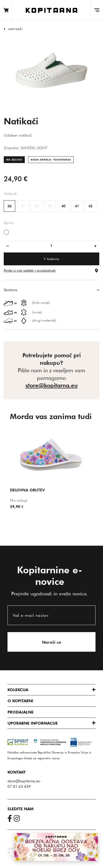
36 (10, 206)
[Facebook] (11, 820)
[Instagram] (18, 820)
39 (50, 206)
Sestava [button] (11, 289)
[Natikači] (51, 70)
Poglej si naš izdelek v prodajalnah (30, 270)
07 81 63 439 (19, 786)
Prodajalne (21, 712)
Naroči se (51, 642)
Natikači (15, 29)
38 (36, 206)
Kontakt (17, 772)
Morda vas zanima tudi (51, 416)
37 (23, 206)
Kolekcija (18, 689)
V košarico (51, 259)
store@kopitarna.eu (52, 385)
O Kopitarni (20, 700)
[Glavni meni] (96, 10)
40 (64, 206)
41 (77, 206)
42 (90, 206)
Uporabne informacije (33, 723)
